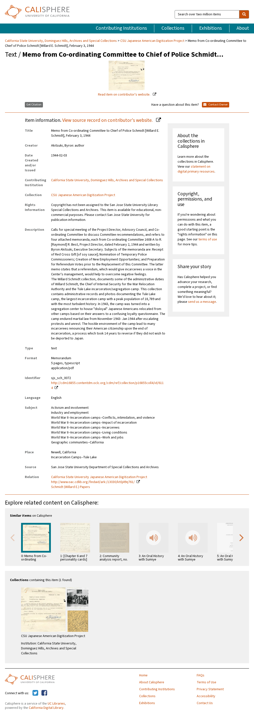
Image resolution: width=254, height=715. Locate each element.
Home (143, 675)
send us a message (202, 301)
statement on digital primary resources (196, 169)
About (243, 28)
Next (241, 537)
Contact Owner (218, 104)
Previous (12, 537)
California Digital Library (46, 707)
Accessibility (206, 696)
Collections (172, 28)
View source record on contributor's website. (108, 120)
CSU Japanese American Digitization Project (152, 40)
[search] (244, 14)
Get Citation (33, 104)
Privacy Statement (210, 689)
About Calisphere (151, 682)
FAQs (200, 675)
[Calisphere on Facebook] (44, 693)
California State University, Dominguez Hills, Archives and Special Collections (61, 40)
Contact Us (205, 703)
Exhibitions (210, 28)
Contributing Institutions (121, 28)
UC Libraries (56, 703)
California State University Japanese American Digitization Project (99, 477)
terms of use (207, 239)
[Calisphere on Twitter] (35, 693)
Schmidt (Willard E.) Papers (70, 487)
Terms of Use (206, 682)
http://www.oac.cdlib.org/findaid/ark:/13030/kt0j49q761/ (93, 482)
